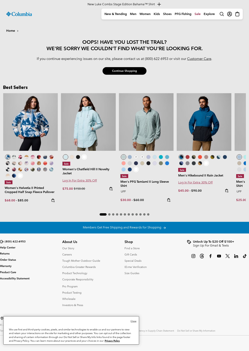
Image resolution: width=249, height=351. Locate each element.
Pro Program (70, 286)
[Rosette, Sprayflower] (32, 163)
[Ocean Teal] (161, 157)
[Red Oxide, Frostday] (51, 157)
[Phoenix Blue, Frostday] (30, 122)
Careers (67, 254)
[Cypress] (161, 163)
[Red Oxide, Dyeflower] (39, 157)
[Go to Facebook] (210, 258)
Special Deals (132, 260)
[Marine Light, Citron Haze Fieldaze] (88, 122)
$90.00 (196, 190)
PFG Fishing (183, 14)
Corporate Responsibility (77, 279)
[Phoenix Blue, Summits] (45, 157)
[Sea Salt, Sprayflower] (8, 175)
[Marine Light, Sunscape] (51, 169)
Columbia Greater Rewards (79, 267)
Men (133, 14)
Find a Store (132, 248)
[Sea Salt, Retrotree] (39, 169)
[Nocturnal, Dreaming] (14, 175)
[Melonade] (123, 163)
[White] (154, 163)
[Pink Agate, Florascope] (20, 163)
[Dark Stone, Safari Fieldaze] (72, 157)
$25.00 (241, 200)
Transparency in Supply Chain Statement (152, 330)
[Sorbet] (142, 157)
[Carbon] (129, 169)
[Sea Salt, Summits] (26, 157)
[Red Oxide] (187, 157)
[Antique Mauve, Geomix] (14, 169)
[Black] (148, 163)
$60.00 (138, 200)
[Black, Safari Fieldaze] (78, 157)
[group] (218, 243)
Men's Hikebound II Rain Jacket (200, 175)
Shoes (167, 14)
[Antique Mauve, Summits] (32, 157)
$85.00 (23, 200)
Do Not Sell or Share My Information (196, 330)
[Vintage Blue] (167, 157)
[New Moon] (148, 157)
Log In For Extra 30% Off (79, 180)
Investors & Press (72, 305)
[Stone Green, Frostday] (32, 169)
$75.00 (68, 188)
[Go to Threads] (202, 258)
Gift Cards (130, 254)
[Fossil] (142, 163)
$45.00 (183, 190)
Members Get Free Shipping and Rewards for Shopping (123, 227)
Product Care (8, 272)
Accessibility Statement (15, 278)
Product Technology (74, 273)
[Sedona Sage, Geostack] (14, 157)
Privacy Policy (112, 340)
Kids (157, 14)
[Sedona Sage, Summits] (14, 163)
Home (11, 30)
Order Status (8, 259)
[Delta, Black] (200, 163)
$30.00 (125, 200)
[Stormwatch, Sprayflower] (51, 163)
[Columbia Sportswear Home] (19, 14)
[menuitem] (115, 14)
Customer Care (199, 58)
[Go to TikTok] (244, 258)
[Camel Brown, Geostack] (20, 169)
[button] (103, 214)
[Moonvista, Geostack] (20, 157)
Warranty (5, 266)
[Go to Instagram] (193, 258)
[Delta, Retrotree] (39, 163)
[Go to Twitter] (227, 258)
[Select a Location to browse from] (2, 318)
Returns (5, 253)
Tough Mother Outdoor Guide (81, 260)
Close (133, 321)
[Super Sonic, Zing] (200, 157)
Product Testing (72, 292)
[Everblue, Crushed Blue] (218, 157)
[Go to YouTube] (219, 258)
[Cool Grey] (129, 163)
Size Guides (131, 273)
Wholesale (68, 299)
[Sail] (123, 169)
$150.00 (79, 188)
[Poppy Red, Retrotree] (45, 163)
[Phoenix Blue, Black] (204, 122)
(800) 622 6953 (156, 58)
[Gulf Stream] (136, 157)
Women (145, 14)
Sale (198, 14)
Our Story (68, 248)
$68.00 (10, 200)
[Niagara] (146, 122)
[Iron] (206, 157)
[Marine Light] (154, 157)
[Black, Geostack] (8, 169)
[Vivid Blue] (167, 163)
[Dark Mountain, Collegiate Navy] (181, 163)
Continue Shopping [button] (124, 71)
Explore (209, 14)
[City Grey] (187, 163)
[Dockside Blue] (129, 157)
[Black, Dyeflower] (8, 163)
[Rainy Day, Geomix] (26, 169)
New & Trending (115, 14)
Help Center (7, 247)
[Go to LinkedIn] (236, 258)
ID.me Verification (135, 267)
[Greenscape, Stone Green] (193, 157)
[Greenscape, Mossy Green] (212, 157)
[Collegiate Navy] (136, 163)
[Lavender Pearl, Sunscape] (26, 163)
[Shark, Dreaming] (45, 169)
